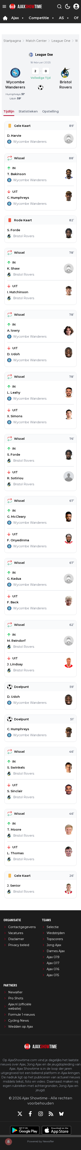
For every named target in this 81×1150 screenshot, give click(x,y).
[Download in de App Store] (56, 1130)
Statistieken (28, 111)
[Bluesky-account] (61, 1113)
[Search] (59, 6)
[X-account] (19, 1113)
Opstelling (50, 111)
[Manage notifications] (8, 1141)
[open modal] (76, 6)
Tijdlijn (8, 111)
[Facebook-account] (30, 1113)
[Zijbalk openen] (4, 6)
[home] (5, 18)
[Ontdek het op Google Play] (24, 1130)
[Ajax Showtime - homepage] (26, 6)
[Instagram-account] (40, 1113)
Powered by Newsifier (40, 1141)
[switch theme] (68, 6)
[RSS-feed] (51, 1113)
